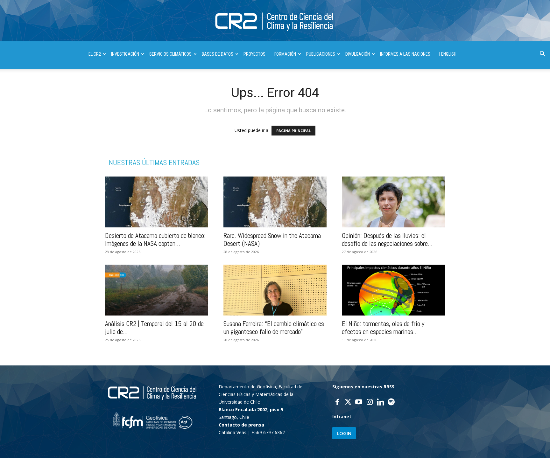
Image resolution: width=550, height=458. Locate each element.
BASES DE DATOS (217, 54)
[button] (542, 55)
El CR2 (94, 54)
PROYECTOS (254, 54)
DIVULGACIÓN (357, 54)
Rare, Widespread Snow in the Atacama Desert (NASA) (272, 239)
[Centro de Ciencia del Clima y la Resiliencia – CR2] (275, 21)
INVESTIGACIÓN (125, 54)
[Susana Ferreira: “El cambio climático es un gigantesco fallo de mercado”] (275, 290)
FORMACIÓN (285, 54)
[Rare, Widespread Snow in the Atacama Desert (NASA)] (275, 202)
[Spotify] (391, 402)
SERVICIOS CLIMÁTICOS (170, 54)
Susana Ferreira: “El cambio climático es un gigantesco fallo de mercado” (273, 327)
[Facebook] (337, 402)
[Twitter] (348, 402)
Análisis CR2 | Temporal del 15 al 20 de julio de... (154, 327)
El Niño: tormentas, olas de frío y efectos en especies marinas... (383, 327)
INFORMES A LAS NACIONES (405, 54)
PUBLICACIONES (320, 54)
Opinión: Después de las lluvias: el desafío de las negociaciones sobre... (387, 239)
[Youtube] (358, 402)
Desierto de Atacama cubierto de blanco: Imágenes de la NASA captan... (155, 239)
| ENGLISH (447, 54)
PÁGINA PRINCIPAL (293, 130)
